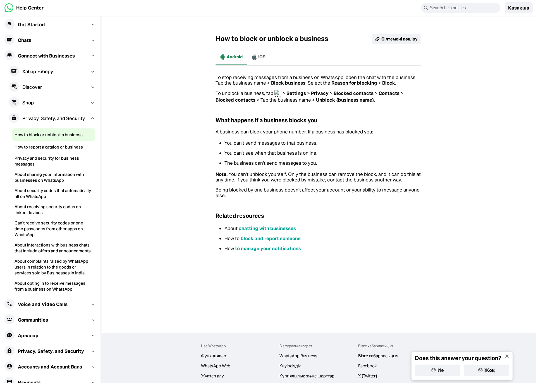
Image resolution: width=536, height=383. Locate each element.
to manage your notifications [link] (268, 248)
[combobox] (464, 8)
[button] (519, 7)
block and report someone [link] (271, 238)
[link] (24, 7)
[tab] (231, 57)
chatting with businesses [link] (267, 228)
